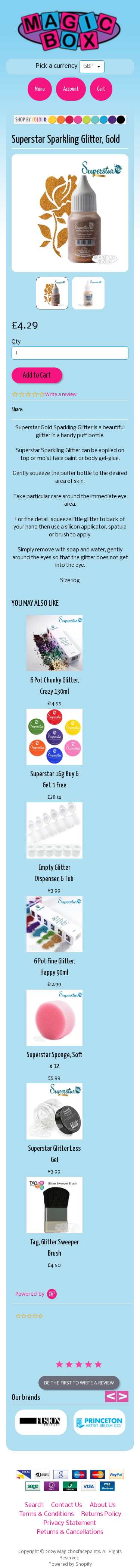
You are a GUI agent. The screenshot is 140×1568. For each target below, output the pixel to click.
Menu (40, 89)
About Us (103, 1505)
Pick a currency (57, 66)
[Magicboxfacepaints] (70, 51)
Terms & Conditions (46, 1514)
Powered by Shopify (70, 1564)
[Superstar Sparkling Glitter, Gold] (52, 293)
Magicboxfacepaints (78, 1552)
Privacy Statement (70, 1523)
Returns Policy (101, 1514)
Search (34, 1505)
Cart (101, 89)
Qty (16, 342)
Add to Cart (37, 375)
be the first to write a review (79, 1383)
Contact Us (66, 1505)
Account (71, 89)
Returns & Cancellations (70, 1532)
